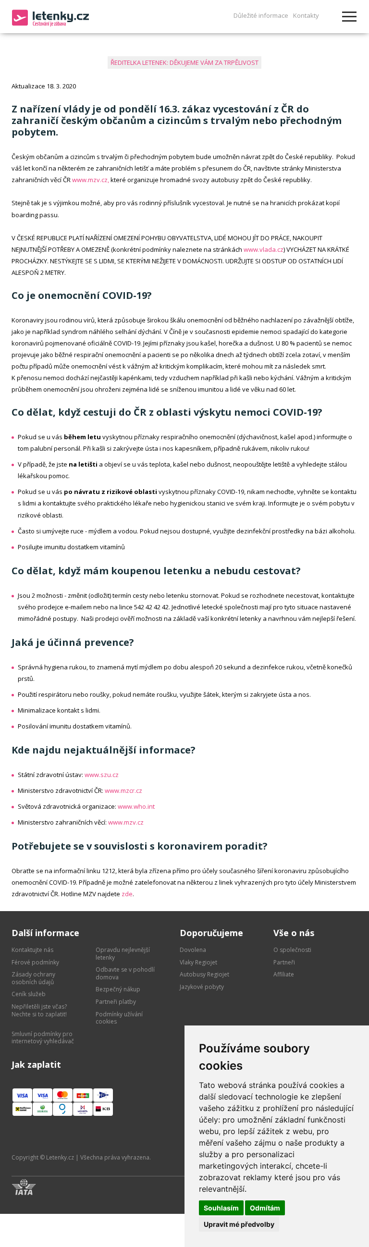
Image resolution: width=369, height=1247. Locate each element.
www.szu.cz (102, 774)
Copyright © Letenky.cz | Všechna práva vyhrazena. (81, 1157)
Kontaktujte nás (32, 950)
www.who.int (136, 806)
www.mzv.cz (126, 822)
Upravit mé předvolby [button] (239, 1224)
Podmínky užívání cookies (119, 1018)
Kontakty (306, 15)
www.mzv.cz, (90, 179)
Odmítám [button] (265, 1208)
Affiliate (283, 974)
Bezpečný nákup (118, 989)
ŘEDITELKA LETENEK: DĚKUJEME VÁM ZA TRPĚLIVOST (184, 62)
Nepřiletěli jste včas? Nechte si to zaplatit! (39, 1010)
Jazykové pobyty (202, 987)
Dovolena (193, 950)
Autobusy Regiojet (204, 974)
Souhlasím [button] (221, 1208)
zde (127, 893)
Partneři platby (116, 1002)
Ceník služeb (29, 994)
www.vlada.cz (263, 249)
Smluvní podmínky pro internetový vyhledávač (43, 1038)
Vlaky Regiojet (198, 962)
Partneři (284, 962)
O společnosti (292, 950)
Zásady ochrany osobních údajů (33, 978)
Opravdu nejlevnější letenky (123, 954)
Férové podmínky (35, 962)
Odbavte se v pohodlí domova (125, 973)
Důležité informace (261, 15)
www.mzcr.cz (123, 790)
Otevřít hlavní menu (349, 17)
